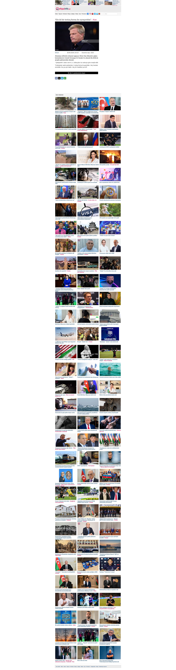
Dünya (69, 13)
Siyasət (60, 13)
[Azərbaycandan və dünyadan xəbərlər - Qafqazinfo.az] (63, 9)
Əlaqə (97, 666)
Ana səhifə (58, 666)
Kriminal (65, 13)
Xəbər (56, 13)
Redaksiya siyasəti (103, 666)
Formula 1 (84, 13)
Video (62, 666)
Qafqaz (73, 13)
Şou (80, 13)
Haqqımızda (93, 666)
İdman (76, 13)
